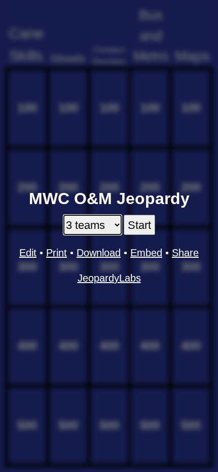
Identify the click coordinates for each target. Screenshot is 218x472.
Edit (28, 252)
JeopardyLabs (109, 278)
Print (56, 252)
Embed (146, 252)
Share (185, 252)
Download (99, 252)
